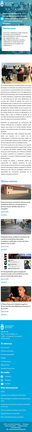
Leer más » (4, 215)
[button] (2, 19)
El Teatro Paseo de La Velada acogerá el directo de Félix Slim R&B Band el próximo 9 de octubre (15, 306)
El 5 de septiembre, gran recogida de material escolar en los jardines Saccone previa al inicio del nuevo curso (14, 274)
